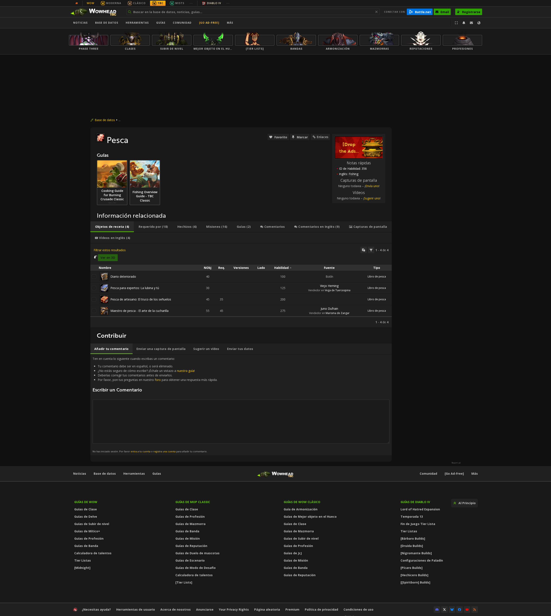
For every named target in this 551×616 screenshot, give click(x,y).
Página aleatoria (267, 609)
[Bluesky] (452, 609)
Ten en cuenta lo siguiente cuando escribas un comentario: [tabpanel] (155, 405)
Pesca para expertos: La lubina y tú (134, 288)
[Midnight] (82, 568)
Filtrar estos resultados (110, 250)
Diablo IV (214, 3)
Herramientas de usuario (135, 609)
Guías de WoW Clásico (302, 502)
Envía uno (372, 186)
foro (158, 380)
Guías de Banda (86, 546)
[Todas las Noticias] (76, 3)
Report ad (456, 463)
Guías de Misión (187, 538)
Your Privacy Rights (234, 609)
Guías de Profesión (89, 538)
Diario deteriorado (123, 276)
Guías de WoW (85, 502)
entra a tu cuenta (140, 451)
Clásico (139, 3)
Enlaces (322, 137)
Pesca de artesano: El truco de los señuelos (140, 299)
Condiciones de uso (358, 609)
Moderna (113, 3)
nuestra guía (185, 371)
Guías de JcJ (293, 553)
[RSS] (474, 609)
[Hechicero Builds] (414, 575)
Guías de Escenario (190, 560)
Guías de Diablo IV (415, 502)
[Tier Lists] (183, 582)
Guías (160, 23)
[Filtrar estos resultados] (371, 250)
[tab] (112, 226)
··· (191, 3)
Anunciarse (205, 609)
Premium (292, 609)
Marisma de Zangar (338, 313)
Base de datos (106, 23)
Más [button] (230, 23)
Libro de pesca (377, 276)
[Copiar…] (363, 250)
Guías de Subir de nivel (91, 524)
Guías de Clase (85, 509)
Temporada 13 (412, 516)
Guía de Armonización (300, 509)
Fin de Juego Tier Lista (418, 524)
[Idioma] (479, 23)
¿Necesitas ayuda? (96, 609)
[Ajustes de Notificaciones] (464, 23)
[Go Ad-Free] (209, 23)
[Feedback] (471, 23)
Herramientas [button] (137, 23)
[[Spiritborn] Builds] (415, 582)
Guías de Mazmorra (190, 524)
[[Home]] (95, 11)
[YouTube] (467, 609)
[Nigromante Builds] (416, 553)
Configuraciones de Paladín (422, 560)
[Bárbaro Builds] (413, 538)
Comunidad (182, 23)
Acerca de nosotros (175, 609)
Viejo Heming (329, 286)
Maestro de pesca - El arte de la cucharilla (139, 311)
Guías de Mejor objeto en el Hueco (310, 516)
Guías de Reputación (191, 546)
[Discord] (437, 609)
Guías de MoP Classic (192, 502)
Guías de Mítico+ (87, 531)
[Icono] (101, 138)
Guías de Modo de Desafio (195, 568)
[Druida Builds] (412, 546)
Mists (179, 3)
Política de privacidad (321, 609)
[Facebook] (459, 609)
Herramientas (134, 473)
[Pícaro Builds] (412, 568)
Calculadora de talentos (92, 553)
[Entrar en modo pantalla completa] (456, 23)
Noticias (80, 23)
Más (474, 473)
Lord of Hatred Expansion (420, 509)
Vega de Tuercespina (337, 290)
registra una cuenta (164, 451)
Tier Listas (82, 560)
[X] (444, 609)
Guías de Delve (85, 516)
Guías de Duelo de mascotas (197, 553)
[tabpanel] (241, 285)
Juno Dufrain (329, 308)
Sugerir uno (372, 198)
